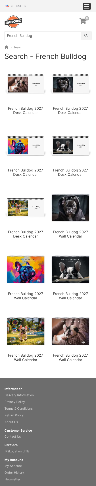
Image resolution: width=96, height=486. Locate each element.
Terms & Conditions (18, 408)
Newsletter (12, 479)
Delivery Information (19, 395)
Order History (14, 472)
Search (17, 47)
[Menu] (87, 6)
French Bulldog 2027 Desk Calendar (25, 110)
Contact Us (12, 436)
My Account (13, 466)
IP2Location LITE (16, 451)
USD (19, 6)
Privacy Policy (14, 402)
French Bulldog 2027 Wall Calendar (70, 234)
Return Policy (14, 415)
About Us (11, 422)
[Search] (86, 35)
